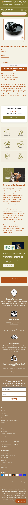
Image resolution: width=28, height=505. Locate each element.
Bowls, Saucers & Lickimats (20, 42)
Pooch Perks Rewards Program (9, 420)
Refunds (3, 460)
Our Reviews (4, 418)
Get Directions (14, 324)
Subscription (4, 436)
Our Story (4, 411)
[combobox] (14, 14)
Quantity (4, 56)
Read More (8, 266)
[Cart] (22, 10)
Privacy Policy (5, 465)
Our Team (4, 413)
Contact (3, 422)
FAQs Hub (4, 467)
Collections (9, 42)
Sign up (14, 399)
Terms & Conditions (6, 462)
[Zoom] (22, 37)
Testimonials (4, 415)
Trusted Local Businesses (8, 433)
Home (3, 42)
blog (8, 368)
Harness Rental (5, 431)
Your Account (4, 453)
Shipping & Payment (6, 458)
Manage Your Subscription (8, 455)
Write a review (14, 118)
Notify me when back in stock (14, 69)
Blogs (2, 429)
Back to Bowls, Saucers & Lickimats (15, 280)
